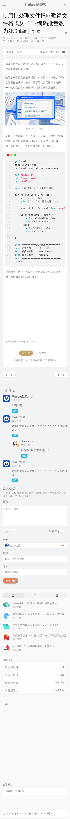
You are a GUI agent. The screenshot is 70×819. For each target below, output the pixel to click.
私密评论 (54, 531)
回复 (15, 411)
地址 (5, 566)
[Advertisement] (35, 307)
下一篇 (61, 374)
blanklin (10, 38)
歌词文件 (19, 791)
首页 (11, 51)
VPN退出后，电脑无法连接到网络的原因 (35, 603)
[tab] (13, 595)
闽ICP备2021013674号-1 (40, 813)
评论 (6, 501)
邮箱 (6, 553)
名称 (6, 539)
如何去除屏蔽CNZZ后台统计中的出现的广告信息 (39, 635)
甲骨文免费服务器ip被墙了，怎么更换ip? (35, 624)
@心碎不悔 (27, 450)
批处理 (9, 791)
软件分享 (39, 41)
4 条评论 (10, 41)
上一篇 (9, 374)
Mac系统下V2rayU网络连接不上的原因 (33, 646)
